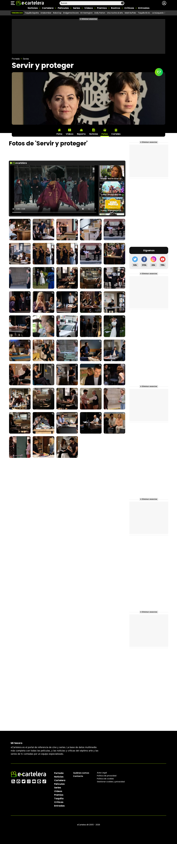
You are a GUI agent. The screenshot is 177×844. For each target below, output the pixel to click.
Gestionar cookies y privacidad (111, 781)
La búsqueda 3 (158, 13)
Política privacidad (106, 775)
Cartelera (48, 8)
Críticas (129, 8)
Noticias (33, 8)
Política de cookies (105, 778)
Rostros (115, 8)
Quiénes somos (81, 773)
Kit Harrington (86, 13)
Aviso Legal (102, 772)
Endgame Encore (71, 13)
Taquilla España (32, 13)
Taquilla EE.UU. (144, 13)
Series (76, 8)
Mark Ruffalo (130, 13)
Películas (63, 8)
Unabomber (46, 13)
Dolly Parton (99, 13)
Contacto (78, 776)
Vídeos (88, 8)
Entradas (143, 8)
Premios (102, 8)
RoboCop (57, 13)
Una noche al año (115, 13)
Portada (16, 58)
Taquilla (58, 798)
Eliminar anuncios (89, 19)
